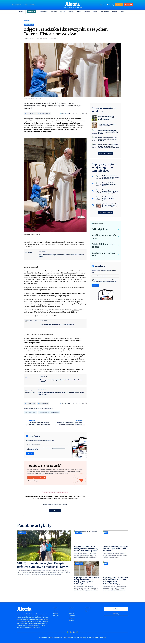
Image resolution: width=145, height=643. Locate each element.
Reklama (71, 620)
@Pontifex (75, 310)
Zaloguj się (111, 5)
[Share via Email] (82, 113)
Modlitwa (30, 11)
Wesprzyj (127, 5)
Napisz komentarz (55, 511)
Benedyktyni (79, 563)
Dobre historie (43, 11)
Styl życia (62, 11)
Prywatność (103, 637)
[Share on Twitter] (79, 113)
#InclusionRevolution (50, 312)
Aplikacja (71, 613)
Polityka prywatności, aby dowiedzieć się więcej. (104, 281)
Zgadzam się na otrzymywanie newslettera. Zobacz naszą (46, 448)
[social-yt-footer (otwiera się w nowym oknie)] (67, 632)
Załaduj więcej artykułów (105, 153)
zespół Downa (55, 412)
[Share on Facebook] (73, 113)
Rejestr (118, 5)
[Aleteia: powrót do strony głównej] (72, 3)
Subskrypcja (72, 615)
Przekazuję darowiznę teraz (36, 478)
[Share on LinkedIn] (76, 113)
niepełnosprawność (30, 412)
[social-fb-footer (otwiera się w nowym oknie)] (71, 632)
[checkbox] (26, 448)
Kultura (78, 11)
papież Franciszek (44, 412)
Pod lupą (71, 11)
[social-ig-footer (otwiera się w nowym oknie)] (77, 632)
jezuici (105, 563)
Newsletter (72, 611)
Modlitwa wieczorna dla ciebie (104, 236)
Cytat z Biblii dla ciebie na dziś (103, 245)
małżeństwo (22, 532)
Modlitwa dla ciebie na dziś (103, 254)
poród (105, 532)
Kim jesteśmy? (58, 637)
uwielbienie (79, 532)
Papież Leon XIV (105, 11)
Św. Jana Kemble (78, 7)
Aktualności (87, 11)
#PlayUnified (38, 312)
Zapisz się (29, 453)
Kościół (95, 11)
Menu (22, 11)
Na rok (87, 611)
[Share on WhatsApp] (86, 113)
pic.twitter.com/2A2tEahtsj (67, 312)
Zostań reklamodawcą (80, 637)
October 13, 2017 (51, 316)
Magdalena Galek (42, 38)
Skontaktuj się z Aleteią (93, 637)
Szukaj (33, 5)
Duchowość (54, 11)
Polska (122, 11)
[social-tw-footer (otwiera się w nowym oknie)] (74, 632)
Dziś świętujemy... (100, 229)
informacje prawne (68, 637)
